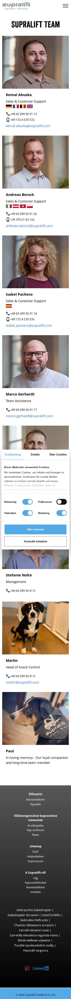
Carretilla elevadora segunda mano (34, 935)
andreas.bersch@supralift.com (29, 226)
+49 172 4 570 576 (22, 319)
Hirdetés (35, 892)
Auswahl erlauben (35, 541)
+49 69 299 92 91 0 (22, 591)
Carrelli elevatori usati (34, 930)
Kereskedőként (35, 799)
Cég (35, 878)
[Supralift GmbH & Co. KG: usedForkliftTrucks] (15, 5)
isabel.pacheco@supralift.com (29, 325)
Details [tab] (35, 454)
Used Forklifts (51, 915)
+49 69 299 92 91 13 (23, 114)
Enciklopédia (36, 825)
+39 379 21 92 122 (22, 220)
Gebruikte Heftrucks (34, 920)
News (35, 834)
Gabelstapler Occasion (23, 915)
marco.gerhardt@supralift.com (29, 416)
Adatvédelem (35, 856)
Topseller (35, 804)
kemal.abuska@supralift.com (28, 126)
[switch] (61, 502)
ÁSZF (35, 851)
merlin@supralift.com (22, 682)
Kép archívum (35, 830)
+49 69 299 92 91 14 (23, 313)
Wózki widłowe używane (34, 940)
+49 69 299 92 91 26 (23, 214)
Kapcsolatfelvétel (35, 882)
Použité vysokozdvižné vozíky (34, 945)
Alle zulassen (35, 529)
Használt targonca (35, 950)
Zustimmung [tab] (13, 454)
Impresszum (35, 861)
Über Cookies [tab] (58, 454)
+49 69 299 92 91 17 (23, 410)
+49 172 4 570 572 (22, 120)
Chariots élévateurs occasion (34, 925)
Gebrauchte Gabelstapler (34, 910)
